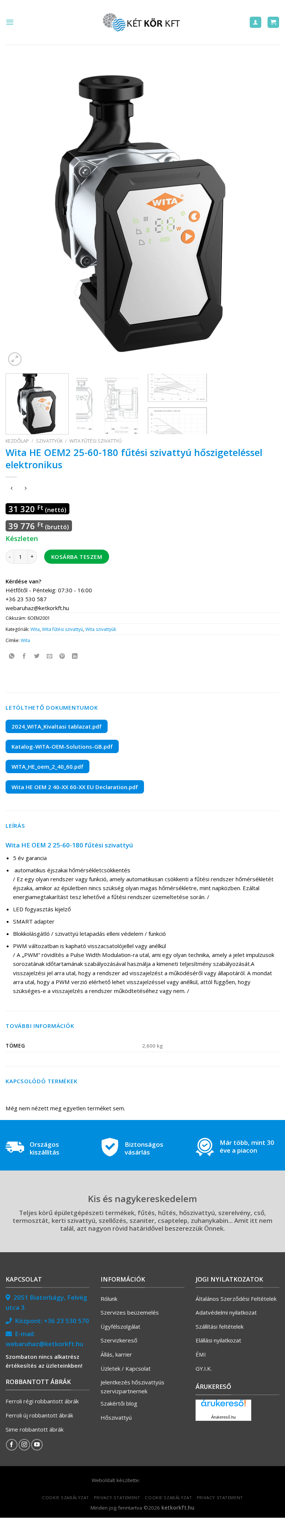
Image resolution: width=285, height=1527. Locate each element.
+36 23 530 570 (66, 1320)
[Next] (264, 213)
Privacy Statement (117, 1497)
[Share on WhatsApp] (11, 656)
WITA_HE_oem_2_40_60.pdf (47, 766)
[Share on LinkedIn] (75, 656)
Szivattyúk (49, 440)
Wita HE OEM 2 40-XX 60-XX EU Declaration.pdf (75, 787)
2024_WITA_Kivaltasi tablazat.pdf (57, 726)
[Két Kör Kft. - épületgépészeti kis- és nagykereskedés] (142, 22)
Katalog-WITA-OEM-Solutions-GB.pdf (62, 746)
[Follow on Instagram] (24, 1445)
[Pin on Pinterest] (62, 656)
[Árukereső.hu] (223, 1406)
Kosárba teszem (76, 556)
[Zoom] (15, 359)
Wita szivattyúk (100, 629)
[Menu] (10, 22)
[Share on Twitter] (37, 656)
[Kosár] (273, 22)
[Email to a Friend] (49, 656)
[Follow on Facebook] (11, 1445)
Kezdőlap (17, 440)
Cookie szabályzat (65, 1497)
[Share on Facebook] (24, 656)
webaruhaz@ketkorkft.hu (44, 1343)
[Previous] (20, 213)
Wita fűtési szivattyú (95, 440)
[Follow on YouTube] (37, 1445)
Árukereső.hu (223, 1417)
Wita (35, 629)
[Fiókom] (255, 22)
